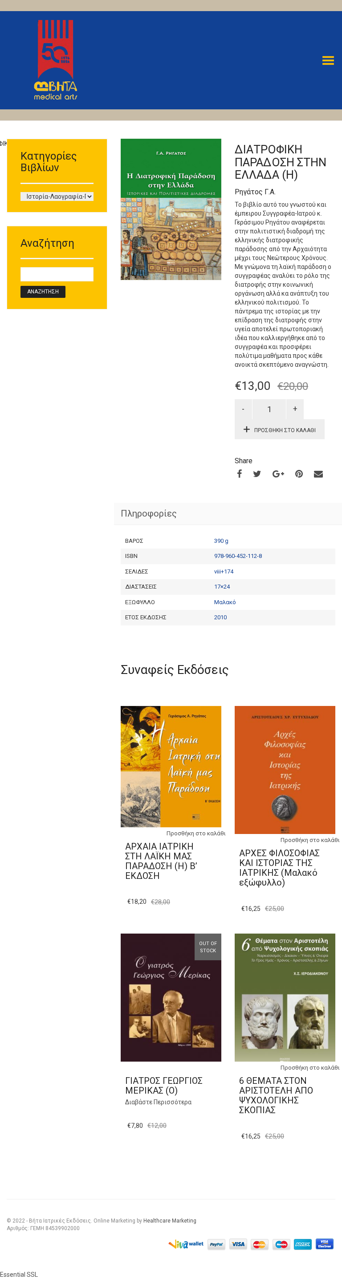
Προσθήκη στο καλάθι (285, 430)
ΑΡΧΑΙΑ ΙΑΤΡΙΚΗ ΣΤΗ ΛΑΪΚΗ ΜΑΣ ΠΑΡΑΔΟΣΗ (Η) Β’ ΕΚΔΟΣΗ (161, 861)
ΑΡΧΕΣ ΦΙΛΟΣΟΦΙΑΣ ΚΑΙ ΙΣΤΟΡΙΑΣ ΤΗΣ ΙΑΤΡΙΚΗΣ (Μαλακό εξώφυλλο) (279, 868)
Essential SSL (19, 1274)
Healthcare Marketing (169, 1221)
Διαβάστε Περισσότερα (158, 1102)
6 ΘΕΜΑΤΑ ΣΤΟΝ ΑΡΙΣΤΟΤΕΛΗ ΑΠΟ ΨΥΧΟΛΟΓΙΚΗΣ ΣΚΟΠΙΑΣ (276, 1095)
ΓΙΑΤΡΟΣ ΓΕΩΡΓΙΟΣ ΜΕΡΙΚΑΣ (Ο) (164, 1085)
